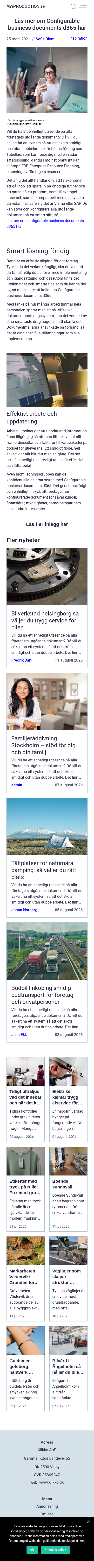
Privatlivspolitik (55, 1549)
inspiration (78, 38)
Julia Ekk (19, 1034)
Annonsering (47, 1506)
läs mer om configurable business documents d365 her (45, 223)
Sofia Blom (45, 39)
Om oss (47, 1514)
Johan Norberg (24, 910)
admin (16, 785)
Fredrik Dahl (21, 660)
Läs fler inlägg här (47, 524)
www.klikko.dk (51, 1482)
